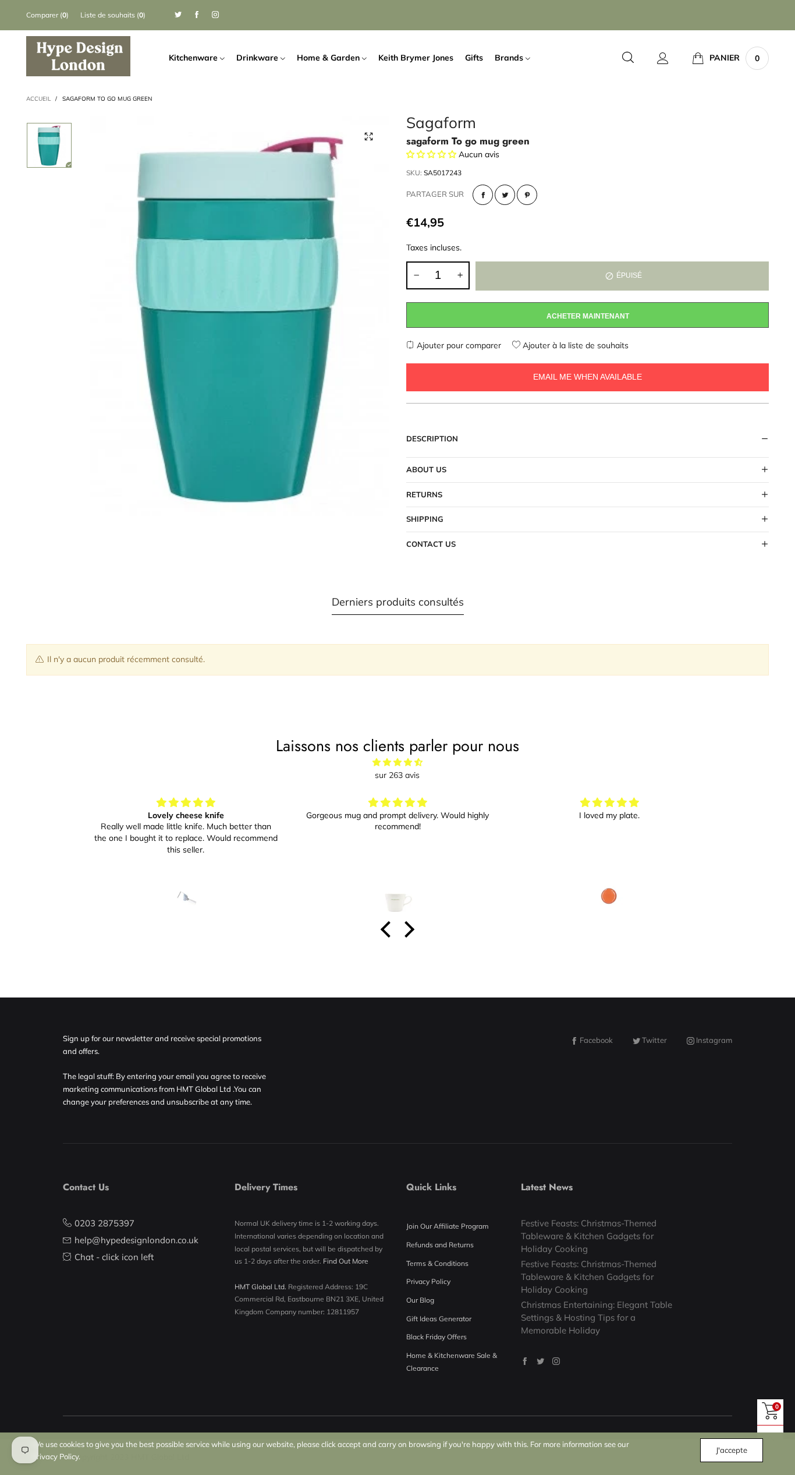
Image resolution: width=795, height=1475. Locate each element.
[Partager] (483, 195)
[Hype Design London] (78, 56)
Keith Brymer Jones (415, 58)
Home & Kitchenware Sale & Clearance (451, 1362)
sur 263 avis (397, 775)
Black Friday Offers (436, 1336)
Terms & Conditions (437, 1263)
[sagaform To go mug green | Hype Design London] (239, 316)
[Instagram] (215, 15)
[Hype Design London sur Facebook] (524, 1361)
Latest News (547, 1187)
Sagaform (441, 124)
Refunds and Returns (440, 1244)
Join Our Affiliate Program (447, 1226)
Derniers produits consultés (398, 602)
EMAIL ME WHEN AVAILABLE (587, 376)
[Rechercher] (628, 58)
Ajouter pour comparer (457, 345)
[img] (398, 762)
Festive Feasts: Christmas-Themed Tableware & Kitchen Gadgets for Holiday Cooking (588, 1236)
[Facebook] (196, 15)
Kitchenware (194, 58)
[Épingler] (527, 195)
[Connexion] (663, 58)
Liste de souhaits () (112, 14)
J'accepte (731, 1450)
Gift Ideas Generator (438, 1318)
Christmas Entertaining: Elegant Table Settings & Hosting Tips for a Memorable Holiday (596, 1317)
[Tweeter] (505, 195)
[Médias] (368, 136)
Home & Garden (329, 58)
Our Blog (420, 1300)
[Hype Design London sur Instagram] (556, 1361)
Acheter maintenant (587, 316)
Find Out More (345, 1261)
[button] (416, 275)
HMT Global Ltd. (260, 1286)
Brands (510, 58)
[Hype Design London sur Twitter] (540, 1361)
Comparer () (47, 14)
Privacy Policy (428, 1281)
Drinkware (258, 58)
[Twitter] (178, 15)
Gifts (474, 58)
